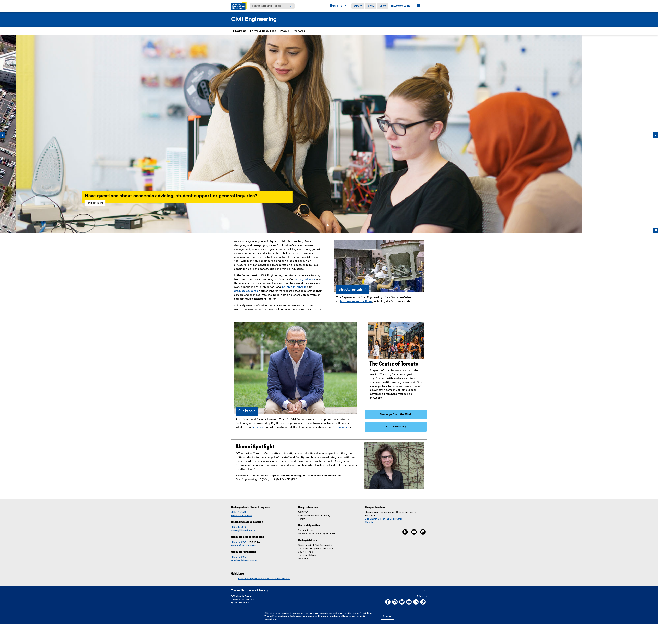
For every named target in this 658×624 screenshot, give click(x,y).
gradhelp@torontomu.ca (244, 560)
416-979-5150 (238, 557)
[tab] (328, 225)
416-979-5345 (239, 512)
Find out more (79, 203)
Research (299, 31)
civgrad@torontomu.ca (243, 545)
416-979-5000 (239, 542)
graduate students (246, 291)
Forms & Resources (263, 31)
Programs (239, 31)
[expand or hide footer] (425, 591)
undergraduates (305, 279)
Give (383, 5)
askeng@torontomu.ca (243, 530)
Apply (358, 5)
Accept (387, 616)
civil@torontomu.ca (241, 515)
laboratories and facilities (356, 301)
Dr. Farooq (257, 427)
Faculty (342, 427)
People (284, 31)
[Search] (291, 6)
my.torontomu (400, 5)
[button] (338, 6)
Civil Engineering (254, 19)
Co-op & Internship (294, 287)
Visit (371, 5)
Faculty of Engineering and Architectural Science (264, 578)
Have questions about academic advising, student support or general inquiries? (155, 196)
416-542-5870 (238, 527)
